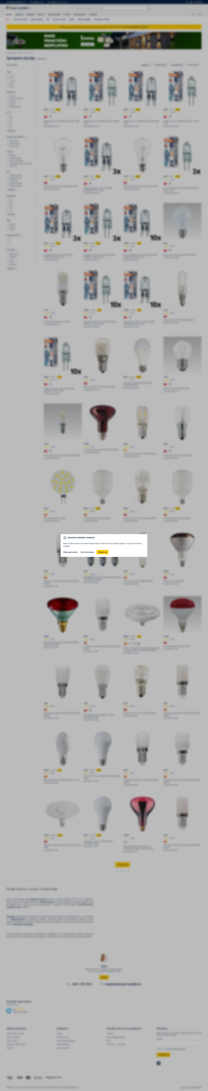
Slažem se (102, 552)
